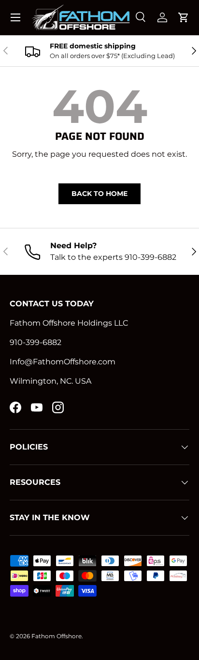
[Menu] (15, 17)
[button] (183, 17)
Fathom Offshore (56, 636)
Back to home (99, 193)
